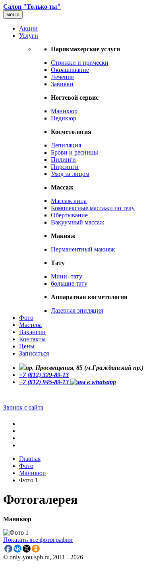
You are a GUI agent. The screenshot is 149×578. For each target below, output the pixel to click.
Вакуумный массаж (77, 222)
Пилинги (63, 159)
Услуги (28, 35)
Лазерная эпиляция (77, 310)
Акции (28, 28)
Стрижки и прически (79, 62)
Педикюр (63, 118)
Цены (27, 346)
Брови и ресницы (74, 152)
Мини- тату (66, 276)
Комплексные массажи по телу (93, 208)
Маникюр (64, 111)
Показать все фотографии (38, 539)
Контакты (32, 339)
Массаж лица (69, 200)
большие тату (69, 283)
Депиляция (66, 145)
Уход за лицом (70, 173)
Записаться (34, 353)
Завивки (62, 84)
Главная (30, 458)
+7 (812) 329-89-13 (44, 374)
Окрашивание (70, 69)
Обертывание (69, 215)
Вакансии (32, 332)
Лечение (62, 76)
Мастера (30, 324)
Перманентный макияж (83, 249)
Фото (26, 317)
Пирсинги (65, 166)
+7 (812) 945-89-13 (44, 382)
